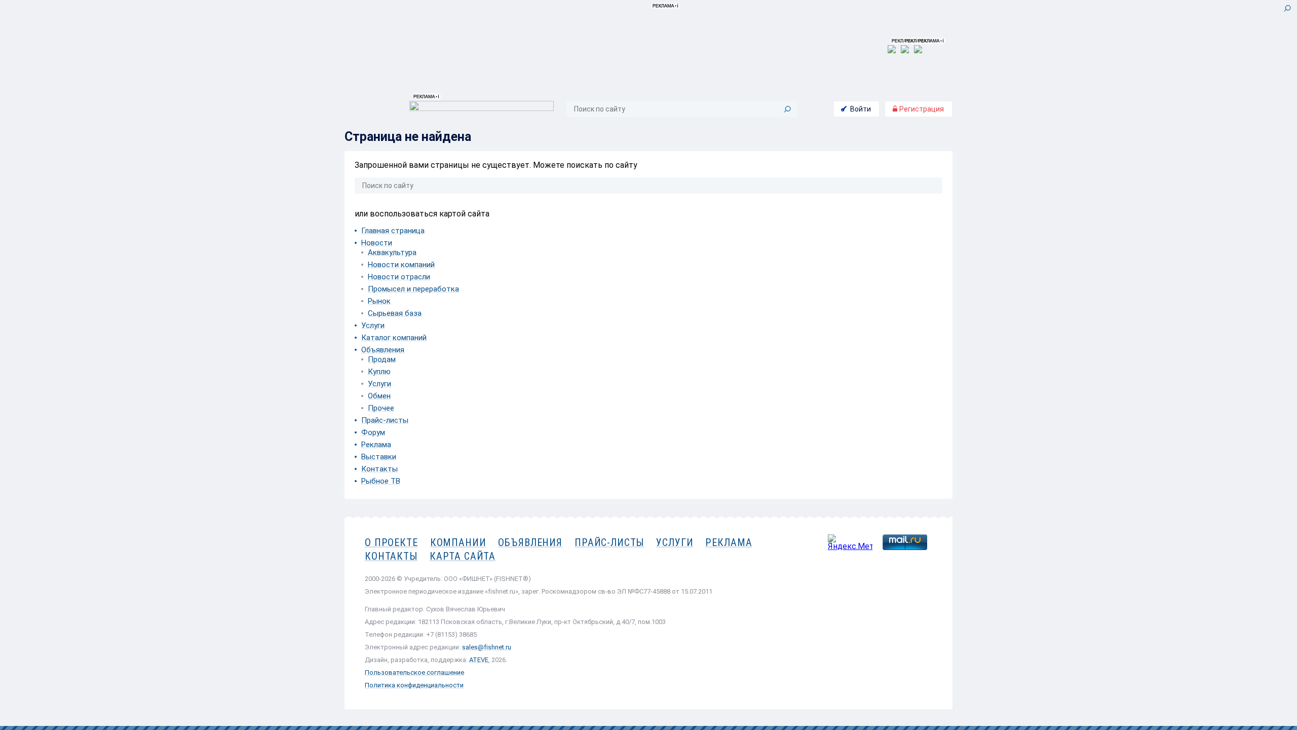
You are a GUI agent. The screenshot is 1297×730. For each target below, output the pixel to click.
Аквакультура (392, 252)
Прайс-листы (384, 420)
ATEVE (478, 660)
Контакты (379, 468)
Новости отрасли (399, 276)
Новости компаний (401, 264)
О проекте (391, 542)
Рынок (379, 301)
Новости (376, 242)
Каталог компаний (394, 337)
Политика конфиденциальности (414, 685)
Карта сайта (462, 556)
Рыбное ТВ (380, 481)
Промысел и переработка (413, 289)
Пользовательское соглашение (414, 672)
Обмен (379, 395)
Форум (373, 432)
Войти (860, 109)
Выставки (378, 456)
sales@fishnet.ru (486, 647)
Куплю (379, 371)
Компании (458, 542)
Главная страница (393, 230)
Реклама (376, 444)
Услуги (373, 325)
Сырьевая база (395, 313)
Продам (382, 359)
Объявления (382, 349)
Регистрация (921, 109)
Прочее (381, 408)
